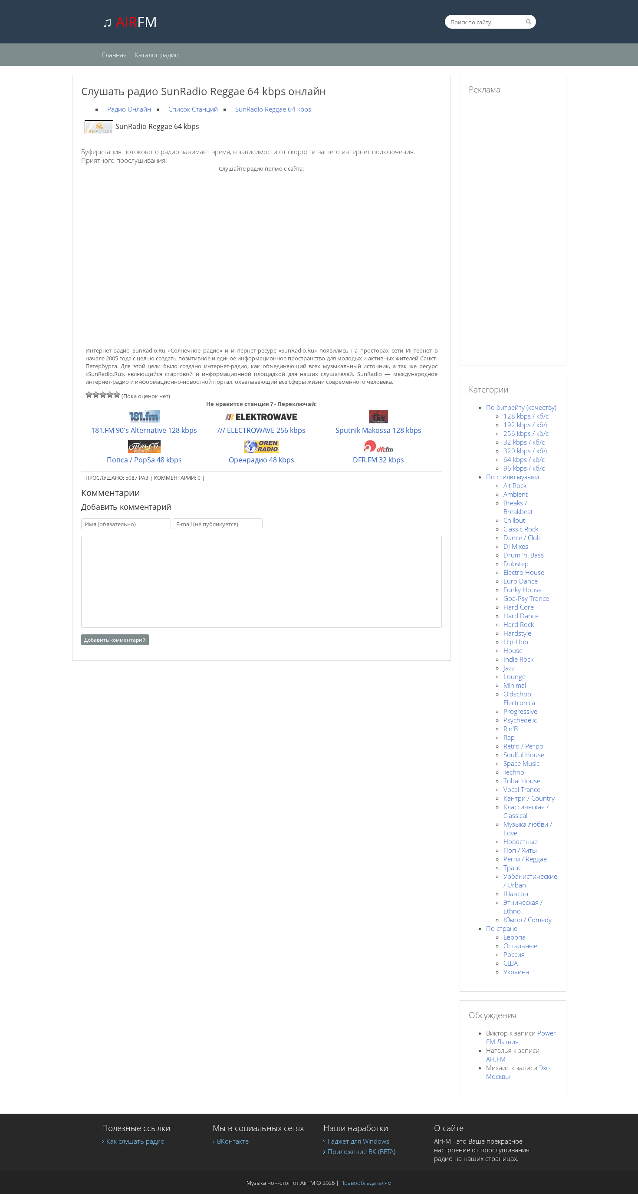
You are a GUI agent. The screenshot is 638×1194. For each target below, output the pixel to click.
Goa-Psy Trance (526, 598)
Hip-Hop (515, 641)
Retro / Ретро (523, 746)
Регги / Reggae (525, 858)
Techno (513, 772)
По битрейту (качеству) (521, 407)
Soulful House (523, 754)
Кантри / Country (529, 798)
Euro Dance (520, 581)
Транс (512, 867)
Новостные (520, 841)
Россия (514, 954)
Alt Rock (514, 485)
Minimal (514, 685)
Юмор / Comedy (527, 919)
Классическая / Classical (526, 811)
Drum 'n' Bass (523, 555)
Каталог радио (157, 54)
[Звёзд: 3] (102, 394)
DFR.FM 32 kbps (378, 460)
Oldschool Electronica (519, 698)
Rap (509, 737)
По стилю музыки (512, 476)
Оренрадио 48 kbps (261, 460)
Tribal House (521, 780)
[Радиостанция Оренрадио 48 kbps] (261, 450)
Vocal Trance (521, 789)
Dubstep (516, 563)
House (513, 650)
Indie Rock (518, 659)
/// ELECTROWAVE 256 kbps (261, 430)
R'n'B (510, 728)
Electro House (523, 572)
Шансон (515, 893)
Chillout (514, 520)
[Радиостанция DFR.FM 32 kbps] (378, 450)
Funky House (522, 589)
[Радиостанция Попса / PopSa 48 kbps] (144, 450)
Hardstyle (517, 633)
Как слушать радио (135, 1141)
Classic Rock (520, 528)
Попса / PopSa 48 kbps (144, 460)
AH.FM (496, 1059)
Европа (514, 937)
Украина (516, 971)
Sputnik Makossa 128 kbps (378, 430)
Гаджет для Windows (358, 1141)
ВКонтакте (233, 1141)
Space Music (521, 763)
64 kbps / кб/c (524, 459)
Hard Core (518, 607)
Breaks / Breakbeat (518, 507)
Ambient (515, 494)
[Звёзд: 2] (95, 394)
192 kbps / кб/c (526, 424)
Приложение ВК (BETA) (361, 1151)
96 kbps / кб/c (524, 468)
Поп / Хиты (520, 850)
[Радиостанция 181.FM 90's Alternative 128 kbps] (144, 420)
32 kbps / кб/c (524, 442)
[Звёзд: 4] (109, 394)
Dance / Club (522, 537)
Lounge (514, 676)
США (510, 963)
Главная (114, 54)
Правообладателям (365, 1183)
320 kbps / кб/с (526, 450)
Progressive (520, 711)
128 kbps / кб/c (526, 416)
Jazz (509, 667)
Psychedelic (520, 720)
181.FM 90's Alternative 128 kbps (144, 430)
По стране (501, 928)
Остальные (520, 945)
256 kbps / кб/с (526, 433)
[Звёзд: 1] (89, 394)
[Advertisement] (261, 241)
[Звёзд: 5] (116, 394)
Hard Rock (518, 624)
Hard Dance (521, 615)
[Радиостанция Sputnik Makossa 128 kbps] (378, 420)
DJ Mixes (515, 546)
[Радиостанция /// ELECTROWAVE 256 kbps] (261, 420)
